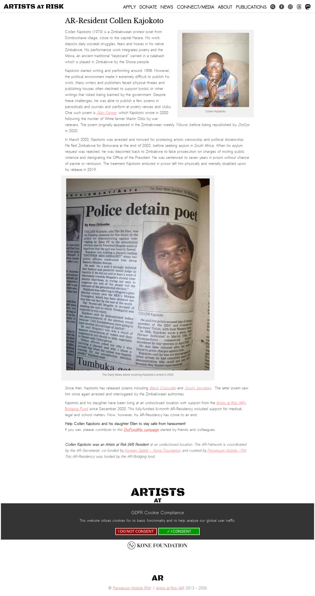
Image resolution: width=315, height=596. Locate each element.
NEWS (166, 7)
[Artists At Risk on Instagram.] (290, 7)
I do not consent (136, 531)
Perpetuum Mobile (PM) (132, 588)
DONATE (148, 7)
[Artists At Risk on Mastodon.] (307, 7)
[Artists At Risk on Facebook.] (281, 7)
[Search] (272, 7)
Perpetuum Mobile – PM (226, 450)
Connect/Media (195, 7)
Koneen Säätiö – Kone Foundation (152, 450)
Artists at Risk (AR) (170, 588)
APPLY (129, 7)
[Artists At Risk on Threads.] (299, 7)
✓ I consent (179, 531)
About (225, 7)
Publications (251, 7)
